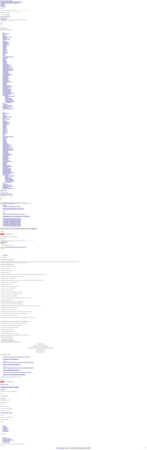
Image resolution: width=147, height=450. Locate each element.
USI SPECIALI (6, 73)
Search (1, 20)
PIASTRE (5, 84)
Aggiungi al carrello (4, 384)
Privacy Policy (3, 6)
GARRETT (5, 46)
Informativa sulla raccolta (62, 448)
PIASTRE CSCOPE (7, 168)
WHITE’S (5, 47)
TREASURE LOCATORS (8, 56)
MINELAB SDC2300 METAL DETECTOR (13, 208)
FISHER (4, 45)
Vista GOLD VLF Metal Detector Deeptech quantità (11, 240)
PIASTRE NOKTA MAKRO (8, 93)
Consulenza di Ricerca (7, 81)
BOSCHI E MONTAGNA (8, 70)
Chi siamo (2, 4)
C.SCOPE (5, 51)
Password (4, 12)
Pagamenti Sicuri (6, 440)
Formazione (5, 82)
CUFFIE (6, 97)
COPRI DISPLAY (8, 98)
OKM (4, 53)
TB (3, 55)
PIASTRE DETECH (7, 85)
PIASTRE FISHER (6, 94)
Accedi (3, 7)
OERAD (4, 38)
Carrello (4, 426)
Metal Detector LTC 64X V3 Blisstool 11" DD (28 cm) (16, 216)
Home (4, 33)
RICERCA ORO (6, 68)
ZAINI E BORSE (8, 102)
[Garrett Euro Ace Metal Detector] (16, 356)
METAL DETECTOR (7, 65)
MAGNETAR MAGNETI (10, 96)
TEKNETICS (5, 49)
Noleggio (4, 83)
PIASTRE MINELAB (7, 92)
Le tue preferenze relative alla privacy (78, 448)
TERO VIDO (5, 57)
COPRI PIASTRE (8, 99)
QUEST (4, 59)
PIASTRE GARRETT (7, 91)
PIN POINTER (6, 72)
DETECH (5, 140)
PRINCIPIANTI (6, 66)
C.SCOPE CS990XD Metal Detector (11, 370)
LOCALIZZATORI (6, 75)
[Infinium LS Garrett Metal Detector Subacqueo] (17, 372)
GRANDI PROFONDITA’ (8, 67)
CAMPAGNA (5, 71)
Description (5, 255)
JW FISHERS (5, 64)
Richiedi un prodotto (7, 438)
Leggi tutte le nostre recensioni (9, 387)
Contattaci (2, 5)
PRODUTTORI (6, 34)
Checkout (5, 427)
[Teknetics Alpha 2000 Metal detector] (18, 362)
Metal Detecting (6, 107)
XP (3, 40)
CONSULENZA (6, 80)
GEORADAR (5, 77)
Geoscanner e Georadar (8, 106)
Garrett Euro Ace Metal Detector (10, 359)
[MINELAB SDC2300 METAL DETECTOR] (12, 206)
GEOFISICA (5, 76)
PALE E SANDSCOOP (7, 74)
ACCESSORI (5, 95)
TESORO (5, 63)
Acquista (2, 243)
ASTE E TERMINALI (9, 100)
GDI (3, 35)
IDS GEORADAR (6, 39)
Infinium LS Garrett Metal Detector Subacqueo (14, 374)
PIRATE (4, 48)
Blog (4, 103)
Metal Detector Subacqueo (8, 108)
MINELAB (5, 41)
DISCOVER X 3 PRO (7, 37)
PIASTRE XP (5, 87)
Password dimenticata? (5, 16)
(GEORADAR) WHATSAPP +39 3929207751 (9, 3)
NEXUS (4, 50)
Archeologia (5, 104)
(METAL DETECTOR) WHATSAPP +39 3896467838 (11, 1)
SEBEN (4, 54)
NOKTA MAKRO (6, 44)
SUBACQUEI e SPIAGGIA (8, 69)
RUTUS (4, 58)
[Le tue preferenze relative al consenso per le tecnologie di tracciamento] (145, 448)
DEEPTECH (5, 43)
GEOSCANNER (6, 78)
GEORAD (5, 36)
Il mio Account (5, 428)
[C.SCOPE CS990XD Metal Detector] (18, 367)
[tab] (42, 255)
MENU (3, 110)
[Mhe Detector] (3, 18)
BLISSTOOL (5, 52)
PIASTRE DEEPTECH (7, 86)
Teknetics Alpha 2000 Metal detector (11, 364)
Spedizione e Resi (6, 441)
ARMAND (5, 62)
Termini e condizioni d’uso (8, 439)
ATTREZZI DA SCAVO (9, 101)
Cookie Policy (5, 431)
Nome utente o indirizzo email (8, 10)
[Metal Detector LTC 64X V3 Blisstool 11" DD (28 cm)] (14, 214)
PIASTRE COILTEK (7, 90)
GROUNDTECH (6, 42)
